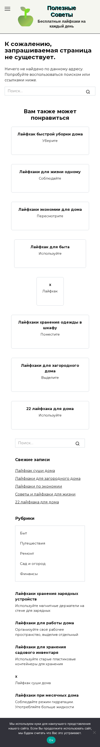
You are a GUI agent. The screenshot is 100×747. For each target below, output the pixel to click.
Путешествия (32, 543)
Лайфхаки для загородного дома (50, 368)
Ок (51, 740)
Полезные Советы (61, 11)
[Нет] (94, 732)
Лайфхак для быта (50, 247)
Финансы (29, 574)
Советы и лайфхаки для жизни (45, 494)
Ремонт (27, 553)
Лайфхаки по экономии (38, 486)
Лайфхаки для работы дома (44, 623)
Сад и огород (33, 563)
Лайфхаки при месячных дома (47, 695)
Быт (23, 533)
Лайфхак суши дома (35, 470)
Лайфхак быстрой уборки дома (50, 134)
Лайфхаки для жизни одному (50, 171)
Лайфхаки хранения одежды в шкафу (50, 325)
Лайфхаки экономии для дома (50, 209)
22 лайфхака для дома (50, 408)
